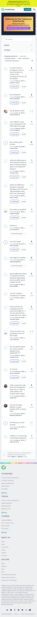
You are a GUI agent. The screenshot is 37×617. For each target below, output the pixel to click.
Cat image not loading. (18, 258)
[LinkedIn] (18, 610)
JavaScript (22, 56)
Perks (3, 569)
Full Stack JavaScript (7, 480)
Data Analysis (5, 486)
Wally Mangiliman (15, 261)
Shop (3, 572)
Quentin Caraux (15, 82)
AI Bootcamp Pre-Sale (14, 1)
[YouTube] (11, 610)
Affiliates (3, 566)
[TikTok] (26, 610)
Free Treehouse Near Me (8, 574)
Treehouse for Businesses (9, 580)
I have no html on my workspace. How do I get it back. (17, 333)
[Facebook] (14, 610)
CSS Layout (4, 528)
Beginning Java (6, 508)
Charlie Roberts (15, 114)
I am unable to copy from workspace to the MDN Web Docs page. (18, 124)
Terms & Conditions (7, 614)
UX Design (4, 489)
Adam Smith (13, 428)
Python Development (7, 483)
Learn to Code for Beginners (10, 500)
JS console (13, 369)
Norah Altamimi (15, 373)
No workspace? (15, 95)
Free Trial (27, 9)
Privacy (16, 614)
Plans (2, 563)
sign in (14, 456)
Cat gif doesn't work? (17, 111)
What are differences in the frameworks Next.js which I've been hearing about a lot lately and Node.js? (18, 164)
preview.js (13, 225)
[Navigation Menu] (34, 9)
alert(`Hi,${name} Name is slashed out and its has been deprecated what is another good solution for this (18, 278)
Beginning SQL (5, 506)
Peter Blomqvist (15, 98)
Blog (2, 544)
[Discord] (30, 610)
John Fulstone (14, 339)
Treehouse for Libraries (8, 577)
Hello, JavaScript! (23, 58)
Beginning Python (6, 503)
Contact (3, 552)
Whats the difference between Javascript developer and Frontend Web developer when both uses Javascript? (18, 189)
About (3, 541)
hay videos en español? (18, 209)
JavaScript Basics (9, 58)
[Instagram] (22, 610)
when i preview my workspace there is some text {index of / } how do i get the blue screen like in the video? (18, 311)
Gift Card (4, 555)
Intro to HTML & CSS (7, 523)
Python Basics (5, 525)
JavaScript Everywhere (11, 61)
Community (4, 547)
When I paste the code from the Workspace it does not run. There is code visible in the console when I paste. (18, 389)
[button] (4, 3)
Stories (3, 550)
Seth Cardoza (14, 245)
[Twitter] (7, 610)
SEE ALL (4, 492)
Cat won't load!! (15, 241)
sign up (20, 456)
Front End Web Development (10, 477)
